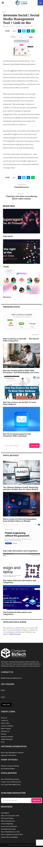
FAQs (2, 742)
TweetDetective (21, 187)
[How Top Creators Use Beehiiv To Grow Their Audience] (21, 387)
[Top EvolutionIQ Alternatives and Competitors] (21, 597)
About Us (4, 718)
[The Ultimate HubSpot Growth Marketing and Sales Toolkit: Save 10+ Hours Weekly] (21, 472)
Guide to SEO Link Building (9, 837)
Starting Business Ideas (8, 829)
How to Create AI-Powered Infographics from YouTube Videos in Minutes (19, 520)
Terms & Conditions (7, 726)
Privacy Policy (5, 723)
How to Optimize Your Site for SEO (12, 834)
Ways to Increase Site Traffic (10, 815)
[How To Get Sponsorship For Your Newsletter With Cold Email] (21, 419)
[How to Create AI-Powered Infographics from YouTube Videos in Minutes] (21, 504)
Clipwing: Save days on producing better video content (21, 197)
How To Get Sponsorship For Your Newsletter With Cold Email (17, 435)
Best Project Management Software (12, 752)
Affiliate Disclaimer (15, 634)
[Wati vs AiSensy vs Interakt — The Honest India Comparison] (21, 324)
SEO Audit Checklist (7, 818)
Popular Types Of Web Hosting (11, 782)
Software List (5, 731)
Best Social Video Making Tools (10, 784)
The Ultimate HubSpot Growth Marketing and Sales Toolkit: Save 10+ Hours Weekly (20, 488)
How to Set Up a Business (9, 826)
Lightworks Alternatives (8, 755)
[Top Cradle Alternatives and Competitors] (21, 536)
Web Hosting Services (8, 821)
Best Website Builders (8, 768)
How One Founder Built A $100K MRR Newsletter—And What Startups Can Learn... (21, 371)
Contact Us (4, 720)
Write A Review (6, 728)
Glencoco (7, 297)
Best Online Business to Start (10, 832)
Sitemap (3, 734)
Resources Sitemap (7, 736)
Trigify (6, 267)
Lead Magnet (5, 813)
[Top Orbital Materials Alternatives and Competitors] (21, 565)
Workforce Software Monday (10, 766)
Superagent (8, 236)
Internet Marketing (7, 823)
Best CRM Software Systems (10, 779)
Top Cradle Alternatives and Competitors (20, 551)
